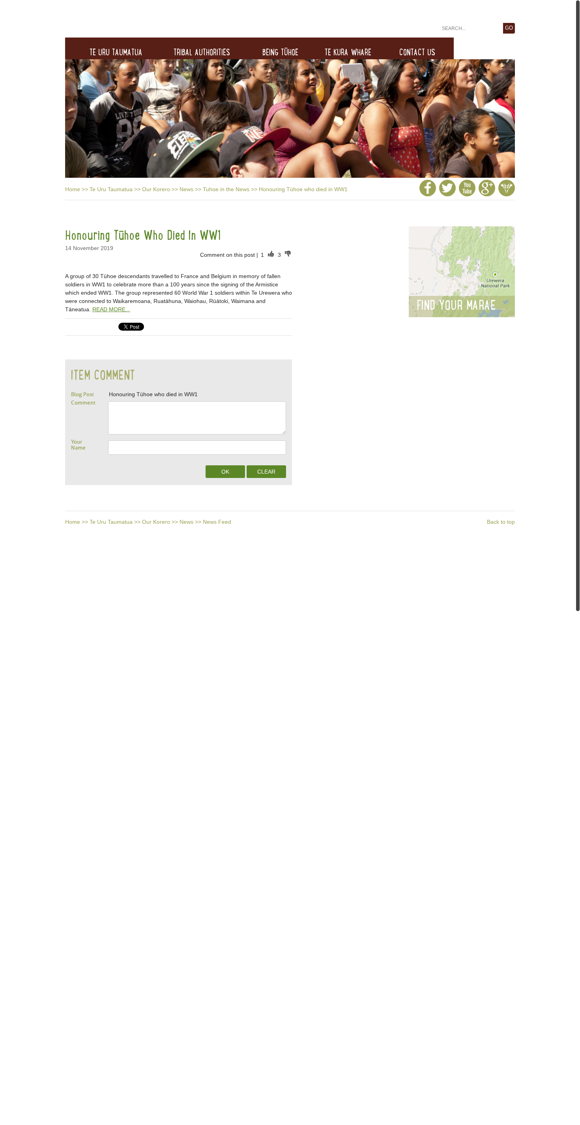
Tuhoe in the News (226, 189)
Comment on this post (228, 255)
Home (72, 189)
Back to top (501, 522)
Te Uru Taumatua (111, 189)
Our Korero (156, 189)
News (186, 189)
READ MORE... (111, 309)
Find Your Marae (456, 304)
